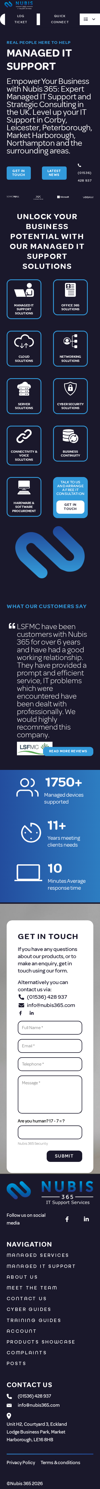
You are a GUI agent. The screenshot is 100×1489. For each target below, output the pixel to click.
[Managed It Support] (24, 299)
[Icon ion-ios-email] (9, 1407)
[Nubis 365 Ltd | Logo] (18, 5)
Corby (55, 120)
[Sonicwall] (13, 199)
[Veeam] (88, 199)
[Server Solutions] (24, 396)
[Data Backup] (70, 445)
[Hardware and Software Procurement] (24, 497)
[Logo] (50, 1193)
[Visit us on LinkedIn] (31, 1013)
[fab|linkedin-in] (86, 1219)
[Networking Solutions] (70, 349)
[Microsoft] (63, 199)
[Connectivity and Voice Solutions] (24, 445)
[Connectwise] (38, 199)
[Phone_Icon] (9, 1397)
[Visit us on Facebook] (20, 1013)
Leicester (23, 127)
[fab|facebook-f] (67, 1219)
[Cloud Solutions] (24, 349)
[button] (89, 19)
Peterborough (66, 127)
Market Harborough (40, 135)
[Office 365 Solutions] (70, 299)
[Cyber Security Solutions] (70, 396)
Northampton (31, 143)
